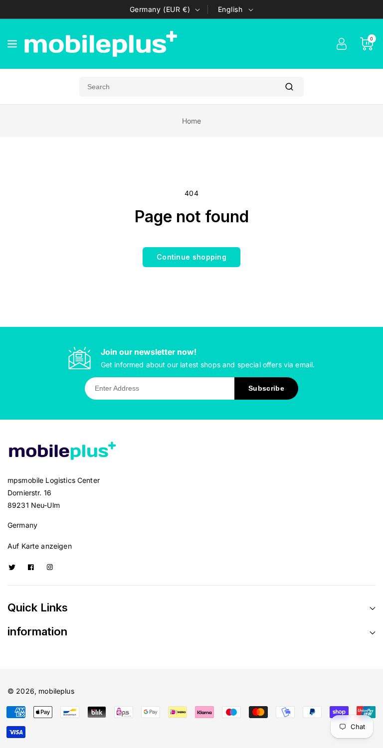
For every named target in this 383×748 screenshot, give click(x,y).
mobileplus (56, 691)
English (230, 9)
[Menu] (12, 44)
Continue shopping (191, 257)
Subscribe (266, 388)
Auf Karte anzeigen (39, 546)
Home (191, 121)
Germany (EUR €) (160, 9)
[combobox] (177, 86)
